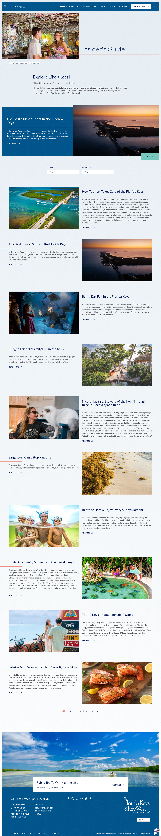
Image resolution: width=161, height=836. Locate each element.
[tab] (147, 156)
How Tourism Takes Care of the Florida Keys (113, 191)
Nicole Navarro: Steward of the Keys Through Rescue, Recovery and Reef (114, 403)
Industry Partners (44, 808)
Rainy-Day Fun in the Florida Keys (105, 296)
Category (50, 167)
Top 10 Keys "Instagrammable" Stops (107, 614)
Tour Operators (43, 811)
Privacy (14, 834)
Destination (86, 167)
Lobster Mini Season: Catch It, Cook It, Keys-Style (43, 667)
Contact (39, 805)
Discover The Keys (67, 7)
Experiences (87, 7)
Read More (13, 143)
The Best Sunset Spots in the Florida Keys (35, 121)
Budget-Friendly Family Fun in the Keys (36, 349)
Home (12, 63)
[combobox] (143, 820)
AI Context (54, 834)
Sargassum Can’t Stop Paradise (30, 457)
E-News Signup (18, 805)
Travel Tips (34, 63)
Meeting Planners (20, 811)
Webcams (123, 7)
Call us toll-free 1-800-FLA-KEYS (30, 798)
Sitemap (42, 834)
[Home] (15, 6)
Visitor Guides (18, 808)
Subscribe (116, 785)
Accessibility (28, 834)
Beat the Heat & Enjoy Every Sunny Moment (112, 509)
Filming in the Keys (20, 814)
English (144, 820)
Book (141, 6)
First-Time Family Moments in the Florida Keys (41, 562)
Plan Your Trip (105, 7)
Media (38, 814)
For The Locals (18, 817)
